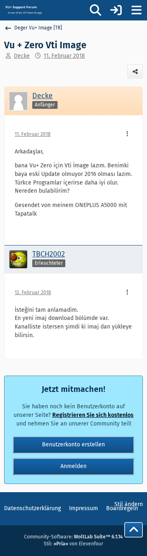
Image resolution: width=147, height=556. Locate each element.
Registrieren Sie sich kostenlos (93, 415)
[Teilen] (135, 72)
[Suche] (95, 10)
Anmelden (73, 466)
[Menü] (136, 10)
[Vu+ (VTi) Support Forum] (23, 10)
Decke (22, 55)
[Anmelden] (116, 10)
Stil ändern (128, 504)
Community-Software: (73, 537)
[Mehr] (127, 134)
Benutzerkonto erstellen (73, 444)
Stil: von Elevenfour (73, 544)
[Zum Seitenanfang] (133, 530)
